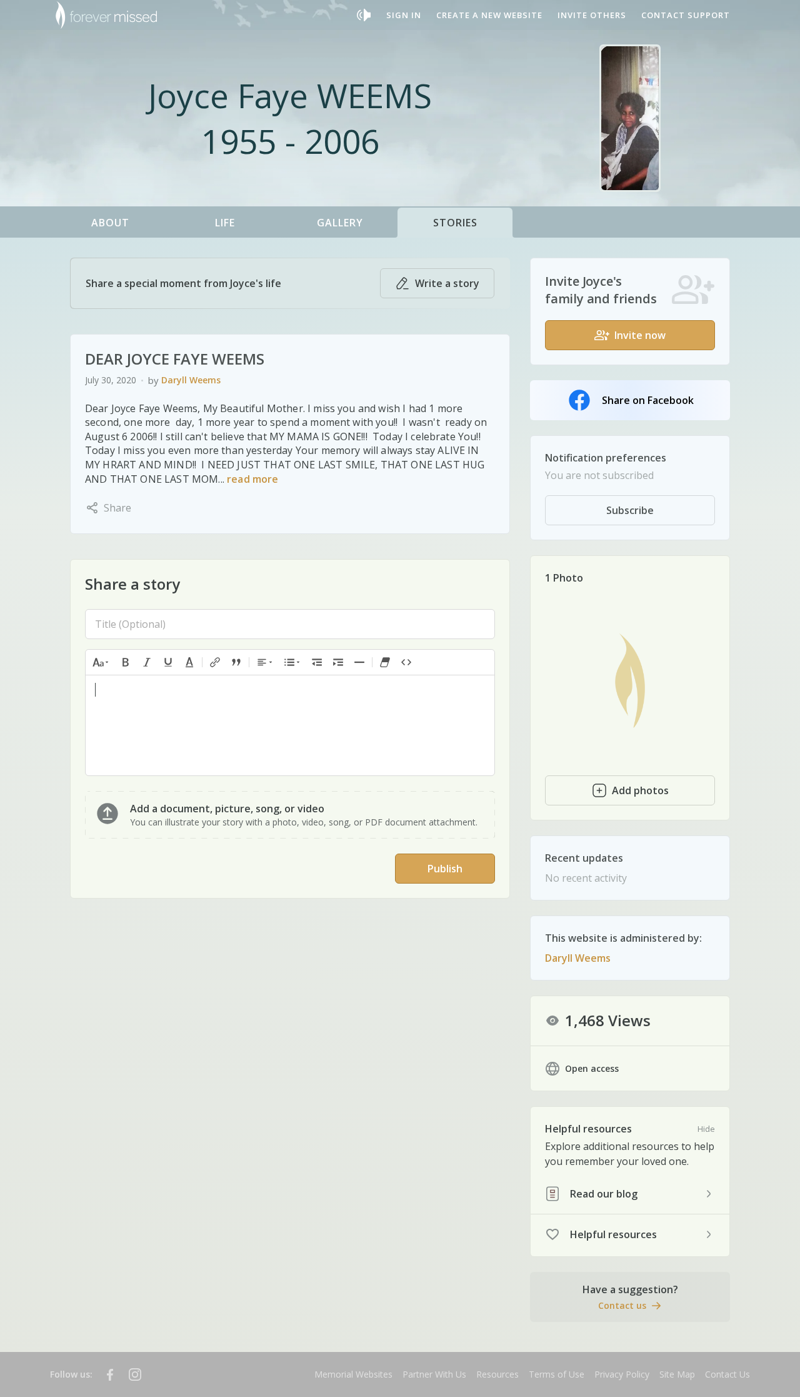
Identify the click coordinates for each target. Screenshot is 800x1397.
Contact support (685, 15)
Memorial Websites (353, 1374)
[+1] (338, 662)
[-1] (317, 662)
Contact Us (727, 1374)
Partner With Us (434, 1374)
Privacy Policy (621, 1374)
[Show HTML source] (406, 662)
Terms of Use (556, 1374)
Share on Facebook (648, 400)
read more (252, 479)
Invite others (592, 15)
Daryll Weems (191, 380)
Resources (497, 1374)
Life (225, 222)
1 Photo (564, 578)
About (110, 222)
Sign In (403, 15)
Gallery (340, 222)
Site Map (677, 1374)
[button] (101, 662)
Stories (455, 222)
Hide (706, 1129)
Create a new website (489, 15)
